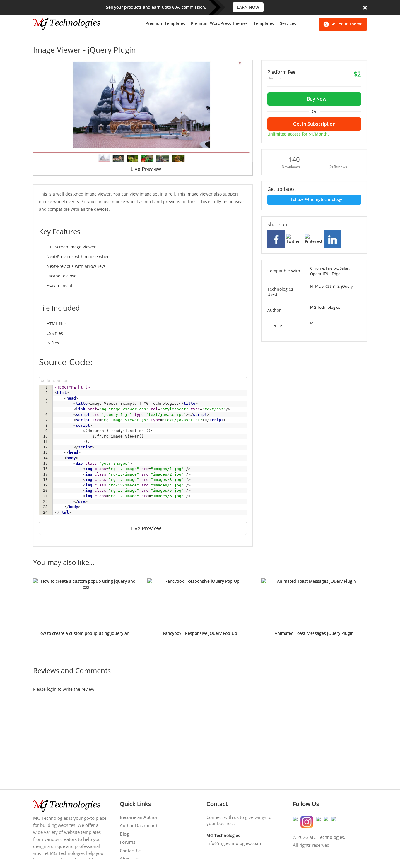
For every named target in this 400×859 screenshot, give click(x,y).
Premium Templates (165, 23)
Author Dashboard (138, 825)
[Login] (312, 24)
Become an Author (139, 817)
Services (288, 23)
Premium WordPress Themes (219, 23)
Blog (124, 834)
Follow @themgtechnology (316, 199)
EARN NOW (248, 7)
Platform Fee (281, 72)
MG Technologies (325, 307)
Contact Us (130, 850)
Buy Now (316, 99)
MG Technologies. (327, 837)
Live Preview (145, 168)
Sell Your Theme (347, 24)
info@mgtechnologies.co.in (233, 843)
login (52, 689)
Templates (264, 23)
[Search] (302, 24)
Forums (127, 842)
